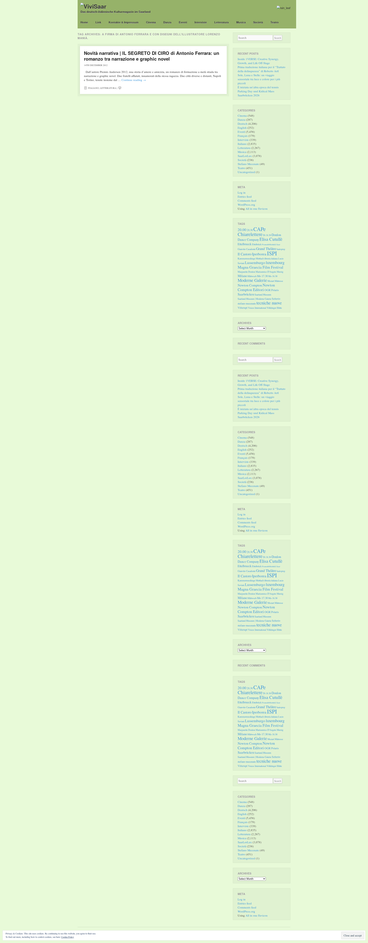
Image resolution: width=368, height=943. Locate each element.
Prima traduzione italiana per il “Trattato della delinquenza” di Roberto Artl (261, 69)
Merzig (280, 271)
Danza (167, 22)
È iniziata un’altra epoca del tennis (258, 87)
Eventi (183, 22)
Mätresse (279, 280)
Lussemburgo (255, 262)
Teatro (274, 22)
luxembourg (275, 262)
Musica (241, 22)
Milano (242, 276)
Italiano (93, 87)
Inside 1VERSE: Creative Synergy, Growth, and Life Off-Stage (258, 61)
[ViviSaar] (93, 6)
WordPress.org (246, 204)
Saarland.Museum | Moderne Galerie (254, 298)
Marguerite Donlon (246, 271)
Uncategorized (246, 172)
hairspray (281, 249)
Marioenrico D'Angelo (266, 271)
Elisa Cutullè (271, 239)
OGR (267, 290)
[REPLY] (120, 87)
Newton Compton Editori (256, 287)
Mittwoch (252, 276)
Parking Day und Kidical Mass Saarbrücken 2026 (256, 93)
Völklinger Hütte (274, 307)
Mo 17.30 (262, 276)
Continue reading (134, 80)
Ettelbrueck (244, 244)
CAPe (259, 229)
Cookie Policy (67, 936)
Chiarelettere (250, 234)
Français (243, 136)
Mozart (271, 280)
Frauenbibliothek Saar (271, 244)
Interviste (201, 22)
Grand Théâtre (266, 248)
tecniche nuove (269, 303)
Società (258, 22)
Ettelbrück (256, 244)
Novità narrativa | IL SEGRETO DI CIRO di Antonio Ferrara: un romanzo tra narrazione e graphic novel (151, 56)
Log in (242, 192)
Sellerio (276, 298)
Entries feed (245, 196)
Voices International (257, 307)
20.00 (242, 229)
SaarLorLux (245, 156)
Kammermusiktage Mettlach (251, 258)
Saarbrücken (246, 294)
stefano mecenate (247, 303)
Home (84, 22)
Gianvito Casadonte (246, 249)
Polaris (275, 290)
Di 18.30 (267, 235)
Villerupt (242, 307)
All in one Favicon (257, 208)
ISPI (272, 253)
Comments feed (247, 200)
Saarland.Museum (263, 294)
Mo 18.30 (272, 276)
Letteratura (221, 22)
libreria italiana (271, 258)
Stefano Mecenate (248, 164)
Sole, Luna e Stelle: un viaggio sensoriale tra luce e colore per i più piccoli (259, 79)
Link (98, 22)
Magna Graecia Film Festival (260, 267)
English (242, 128)
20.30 (250, 230)
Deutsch (242, 123)
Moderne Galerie (252, 280)
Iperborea (259, 254)
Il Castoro (244, 254)
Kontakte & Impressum (123, 22)
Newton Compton (250, 285)
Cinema (151, 22)
